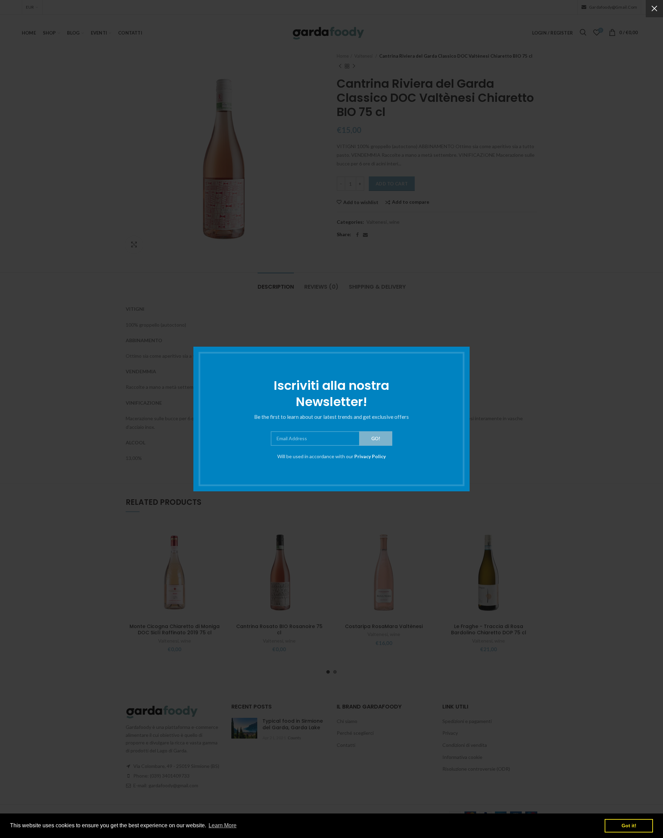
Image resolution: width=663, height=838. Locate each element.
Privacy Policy (370, 456)
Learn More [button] (223, 825)
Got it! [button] (629, 825)
